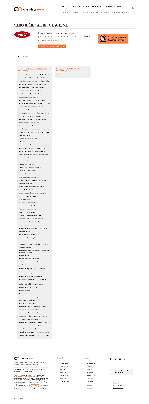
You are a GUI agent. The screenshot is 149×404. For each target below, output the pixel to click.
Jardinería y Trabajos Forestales (27, 212)
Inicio (15, 20)
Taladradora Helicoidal (25, 284)
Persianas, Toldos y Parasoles (42, 74)
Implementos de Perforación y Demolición (29, 238)
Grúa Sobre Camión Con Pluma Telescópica (30, 309)
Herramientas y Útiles (37, 106)
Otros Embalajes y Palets (38, 87)
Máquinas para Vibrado (25, 255)
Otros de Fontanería (24, 129)
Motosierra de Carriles (24, 290)
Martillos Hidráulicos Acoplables (27, 234)
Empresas (21, 20)
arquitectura (18, 376)
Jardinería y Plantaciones (25, 225)
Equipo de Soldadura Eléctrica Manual (29, 303)
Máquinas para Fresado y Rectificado (28, 273)
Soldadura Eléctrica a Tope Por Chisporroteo (30, 297)
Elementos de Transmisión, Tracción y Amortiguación (33, 100)
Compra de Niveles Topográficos (27, 335)
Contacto (89, 385)
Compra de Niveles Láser (43, 332)
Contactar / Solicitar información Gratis (52, 46)
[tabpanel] (54, 200)
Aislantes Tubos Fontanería (34, 116)
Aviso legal (116, 383)
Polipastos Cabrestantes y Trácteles (37, 316)
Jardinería (46, 129)
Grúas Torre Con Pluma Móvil (26, 313)
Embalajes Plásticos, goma (25, 84)
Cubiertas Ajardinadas (24, 199)
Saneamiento (43, 161)
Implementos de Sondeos (25, 247)
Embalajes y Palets (44, 81)
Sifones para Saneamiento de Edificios (28, 174)
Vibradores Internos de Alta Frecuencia (29, 258)
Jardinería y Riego (36, 129)
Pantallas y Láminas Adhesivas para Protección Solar (32, 78)
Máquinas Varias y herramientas (27, 322)
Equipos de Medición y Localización (28, 138)
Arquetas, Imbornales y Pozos (26, 164)
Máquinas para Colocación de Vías (28, 287)
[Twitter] (120, 359)
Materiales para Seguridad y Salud (40, 132)
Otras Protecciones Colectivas (26, 145)
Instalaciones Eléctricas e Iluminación (28, 202)
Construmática (35, 384)
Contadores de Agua (40, 119)
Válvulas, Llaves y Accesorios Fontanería (29, 126)
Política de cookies (118, 388)
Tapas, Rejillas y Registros (25, 183)
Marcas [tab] (25, 56)
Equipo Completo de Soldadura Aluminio (29, 300)
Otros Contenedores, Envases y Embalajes (30, 90)
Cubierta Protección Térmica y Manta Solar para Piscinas (33, 154)
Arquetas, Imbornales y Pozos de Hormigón (30, 167)
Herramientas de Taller (44, 322)
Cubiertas (21, 196)
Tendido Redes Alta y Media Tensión (28, 209)
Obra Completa (22, 222)
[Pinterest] (124, 359)
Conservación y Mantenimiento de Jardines (30, 215)
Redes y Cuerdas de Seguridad (27, 142)
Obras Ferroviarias (38, 284)
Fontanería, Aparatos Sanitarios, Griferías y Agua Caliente (34, 113)
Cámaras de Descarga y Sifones (27, 170)
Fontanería (21, 116)
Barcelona (59, 74)
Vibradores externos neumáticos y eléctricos (30, 261)
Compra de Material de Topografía (27, 329)
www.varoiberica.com (51, 41)
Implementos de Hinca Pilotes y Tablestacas (30, 244)
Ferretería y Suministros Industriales (28, 97)
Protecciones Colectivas (25, 135)
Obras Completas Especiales (36, 222)
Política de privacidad (119, 385)
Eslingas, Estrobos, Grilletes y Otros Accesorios (31, 103)
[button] (133, 8)
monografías (35, 385)
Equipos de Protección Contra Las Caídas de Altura (32, 148)
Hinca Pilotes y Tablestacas (26, 241)
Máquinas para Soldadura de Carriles (28, 293)
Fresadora (43, 273)
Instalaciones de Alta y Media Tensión (28, 206)
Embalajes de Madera (40, 84)
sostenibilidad (25, 388)
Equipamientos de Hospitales (26, 158)
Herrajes (48, 103)
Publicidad (90, 388)
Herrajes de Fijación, (24, 106)
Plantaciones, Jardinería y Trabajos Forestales (31, 218)
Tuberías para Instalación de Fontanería (29, 122)
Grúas (44, 306)
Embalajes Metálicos (24, 87)
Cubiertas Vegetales (31, 196)
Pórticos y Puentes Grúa (42, 313)
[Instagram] (115, 359)
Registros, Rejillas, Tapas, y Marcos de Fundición (31, 186)
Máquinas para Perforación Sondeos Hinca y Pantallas (33, 228)
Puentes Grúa (22, 316)
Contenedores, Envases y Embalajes (28, 81)
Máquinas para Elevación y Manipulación (29, 306)
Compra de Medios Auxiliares (41, 326)
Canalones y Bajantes (24, 180)
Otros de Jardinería (24, 132)
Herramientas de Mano (25, 110)
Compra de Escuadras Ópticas (26, 332)
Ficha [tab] (17, 56)
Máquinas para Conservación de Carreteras (30, 276)
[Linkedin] (111, 359)
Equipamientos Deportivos (42, 151)
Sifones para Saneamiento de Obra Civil (29, 177)
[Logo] (34, 358)
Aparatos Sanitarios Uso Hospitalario (28, 161)
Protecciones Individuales (43, 145)
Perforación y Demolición (25, 231)
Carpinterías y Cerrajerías (25, 74)
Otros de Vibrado (23, 265)
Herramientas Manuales (25, 326)
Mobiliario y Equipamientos (26, 151)
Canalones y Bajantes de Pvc (39, 180)
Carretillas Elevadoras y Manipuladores (29, 319)
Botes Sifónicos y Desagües (25, 119)
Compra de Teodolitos (43, 335)
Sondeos (45, 244)
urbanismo (27, 376)
